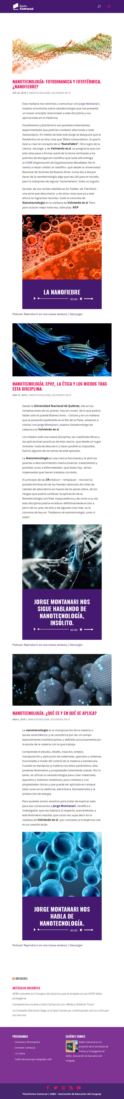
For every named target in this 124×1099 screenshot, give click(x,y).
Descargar (76, 314)
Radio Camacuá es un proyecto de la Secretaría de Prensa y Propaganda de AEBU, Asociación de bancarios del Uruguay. (87, 1051)
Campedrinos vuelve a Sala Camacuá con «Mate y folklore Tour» (53, 1004)
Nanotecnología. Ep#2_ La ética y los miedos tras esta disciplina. (59, 386)
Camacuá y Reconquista (27, 1041)
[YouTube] (79, 1088)
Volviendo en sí (61, 92)
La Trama (20, 1053)
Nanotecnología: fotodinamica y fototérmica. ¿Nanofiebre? (56, 84)
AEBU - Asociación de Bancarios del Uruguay (75, 1093)
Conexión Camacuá (25, 1047)
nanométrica (39, 735)
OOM (28, 162)
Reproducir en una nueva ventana (45, 314)
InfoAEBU (21, 978)
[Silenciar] (81, 298)
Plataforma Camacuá (35, 1093)
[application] (62, 298)
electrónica (64, 789)
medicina (50, 789)
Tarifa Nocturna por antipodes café (33, 1059)
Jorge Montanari (89, 103)
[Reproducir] (34, 298)
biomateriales (81, 789)
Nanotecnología (39, 92)
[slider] (87, 298)
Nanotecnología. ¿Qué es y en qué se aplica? (54, 713)
